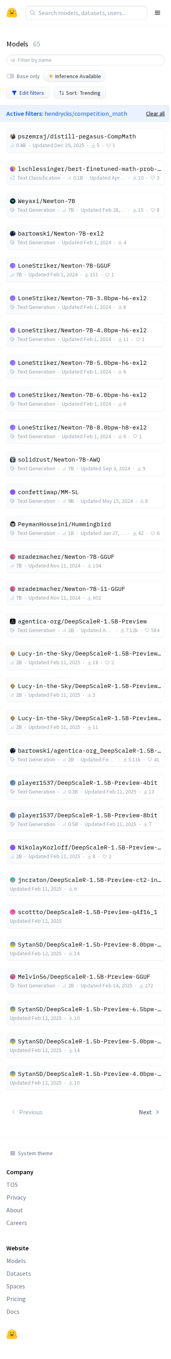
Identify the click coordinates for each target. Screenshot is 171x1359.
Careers (16, 1223)
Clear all (155, 113)
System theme (35, 1153)
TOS (12, 1184)
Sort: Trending (83, 92)
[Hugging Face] (11, 1334)
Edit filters (31, 92)
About (14, 1210)
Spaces (15, 1286)
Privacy (16, 1197)
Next (145, 1112)
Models (16, 1261)
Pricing (16, 1299)
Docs (12, 1311)
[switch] (10, 76)
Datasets (18, 1273)
